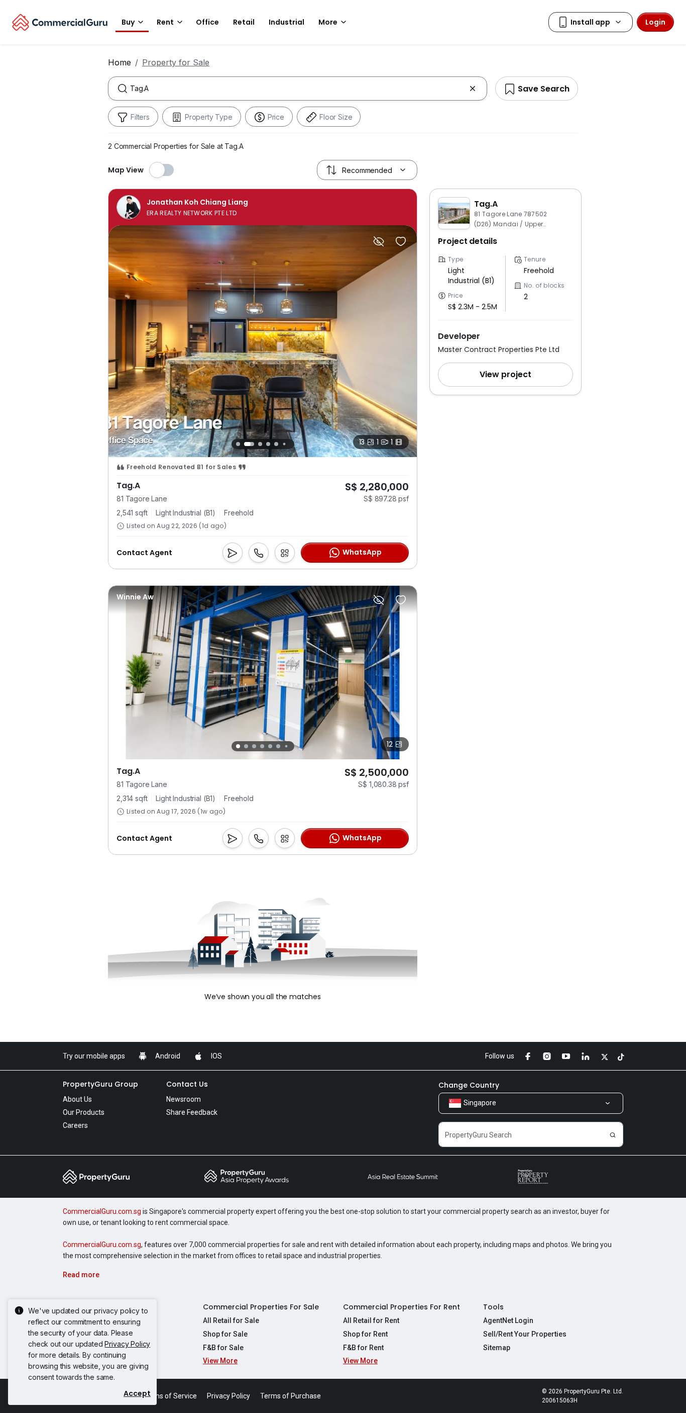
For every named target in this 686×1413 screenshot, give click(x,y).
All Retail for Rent (371, 1320)
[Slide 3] (260, 444)
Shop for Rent (365, 1334)
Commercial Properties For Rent (401, 1307)
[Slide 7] (292, 444)
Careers (75, 1125)
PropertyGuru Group (100, 1084)
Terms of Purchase (290, 1396)
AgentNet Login (508, 1320)
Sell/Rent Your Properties (524, 1334)
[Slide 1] (238, 444)
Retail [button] (244, 22)
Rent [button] (165, 22)
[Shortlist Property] (401, 241)
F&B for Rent (363, 1348)
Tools (493, 1307)
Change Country (468, 1085)
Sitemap (496, 1348)
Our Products (83, 1112)
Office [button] (207, 22)
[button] (505, 375)
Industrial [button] (286, 22)
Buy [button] (128, 22)
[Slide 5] (276, 444)
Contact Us (187, 1084)
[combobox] (297, 88)
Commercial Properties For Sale (261, 1307)
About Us (77, 1099)
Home (119, 62)
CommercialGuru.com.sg (102, 1211)
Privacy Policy (127, 1344)
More (327, 22)
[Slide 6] (284, 444)
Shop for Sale (225, 1334)
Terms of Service (170, 1396)
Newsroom (183, 1099)
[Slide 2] (249, 444)
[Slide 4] (268, 444)
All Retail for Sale (231, 1320)
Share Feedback (191, 1112)
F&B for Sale (223, 1348)
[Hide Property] (379, 241)
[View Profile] (182, 207)
